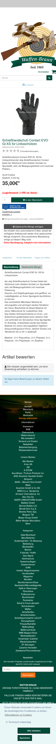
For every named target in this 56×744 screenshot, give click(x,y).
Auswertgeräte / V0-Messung (28, 540)
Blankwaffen (28, 546)
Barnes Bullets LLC (28, 505)
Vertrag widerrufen (28, 418)
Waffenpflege (28, 626)
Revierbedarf (28, 597)
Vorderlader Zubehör (28, 638)
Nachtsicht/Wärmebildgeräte (28, 585)
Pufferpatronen (28, 594)
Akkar (28, 484)
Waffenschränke (28, 629)
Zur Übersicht (29, 85)
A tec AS (28, 464)
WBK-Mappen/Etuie (28, 632)
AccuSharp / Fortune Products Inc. (28, 473)
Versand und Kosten (28, 441)
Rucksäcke (28, 600)
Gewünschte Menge (31, 266)
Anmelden (43, 71)
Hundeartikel (28, 573)
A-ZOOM (28, 470)
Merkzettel (28, 415)
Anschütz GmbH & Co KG (28, 487)
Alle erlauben (34, 730)
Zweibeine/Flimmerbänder (28, 650)
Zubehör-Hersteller (28, 647)
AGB (28, 429)
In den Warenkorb (33, 199)
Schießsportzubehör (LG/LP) (28, 617)
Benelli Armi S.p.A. (28, 508)
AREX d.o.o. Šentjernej (28, 490)
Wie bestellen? (28, 438)
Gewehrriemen (28, 564)
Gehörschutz (28, 558)
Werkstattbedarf (28, 635)
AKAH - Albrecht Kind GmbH (28, 481)
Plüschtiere (28, 591)
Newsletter (28, 444)
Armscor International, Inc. (28, 493)
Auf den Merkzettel (24, 257)
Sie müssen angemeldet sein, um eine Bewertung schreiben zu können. (26, 368)
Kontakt (28, 406)
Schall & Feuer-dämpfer (28, 603)
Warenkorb (28, 409)
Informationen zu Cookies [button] (18, 715)
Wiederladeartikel (28, 641)
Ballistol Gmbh (28, 502)
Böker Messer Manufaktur (28, 520)
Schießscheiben (28, 614)
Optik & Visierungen (28, 588)
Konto (28, 412)
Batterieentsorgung (28, 447)
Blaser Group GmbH (28, 517)
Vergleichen (7, 257)
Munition (28, 579)
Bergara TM (28, 514)
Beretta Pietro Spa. (28, 511)
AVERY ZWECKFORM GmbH (28, 499)
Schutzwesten (28, 606)
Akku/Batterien (28, 537)
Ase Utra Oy (28, 496)
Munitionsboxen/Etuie (28, 582)
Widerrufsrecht (28, 435)
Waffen (28, 608)
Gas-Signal (28, 555)
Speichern (25, 738)
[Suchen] (49, 77)
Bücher (28, 549)
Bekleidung (28, 543)
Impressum (28, 426)
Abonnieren (28, 675)
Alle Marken (28, 461)
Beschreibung (11, 266)
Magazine (28, 576)
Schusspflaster (28, 620)
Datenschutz (28, 432)
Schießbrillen (28, 611)
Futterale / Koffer (28, 552)
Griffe (28, 567)
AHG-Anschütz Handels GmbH (28, 476)
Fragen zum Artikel (42, 257)
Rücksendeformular (28, 450)
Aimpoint (28, 479)
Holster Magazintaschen (28, 570)
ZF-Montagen (28, 644)
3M (28, 467)
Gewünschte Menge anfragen (29, 226)
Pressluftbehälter (28, 623)
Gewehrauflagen (28, 561)
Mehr (28, 523)
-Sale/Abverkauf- (28, 534)
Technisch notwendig (20, 722)
